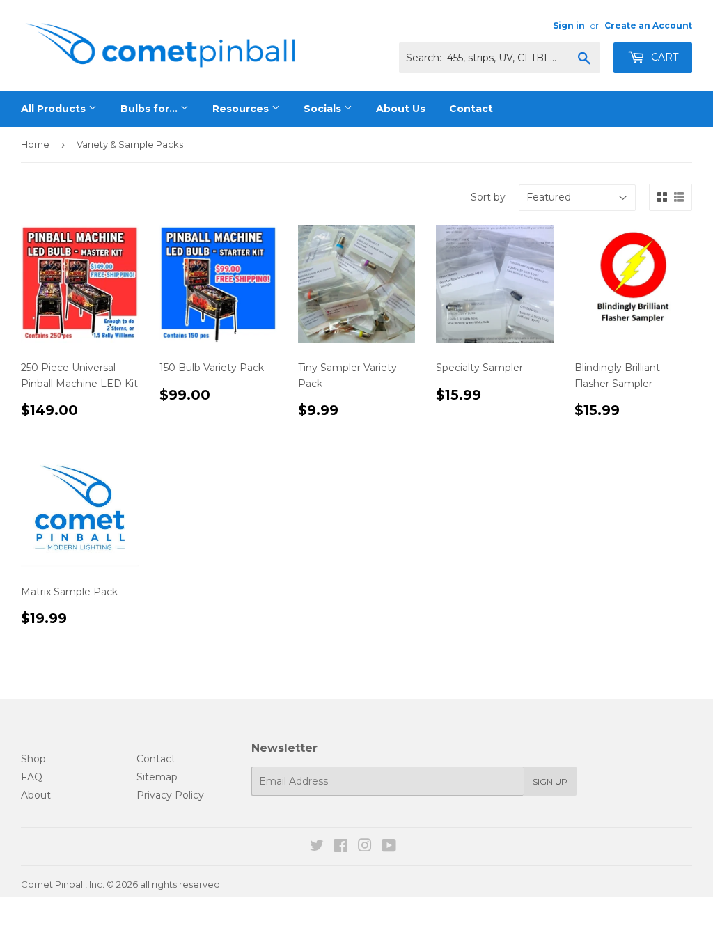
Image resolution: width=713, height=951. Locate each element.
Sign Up (550, 781)
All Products (54, 108)
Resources (242, 108)
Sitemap (157, 777)
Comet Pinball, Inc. (62, 884)
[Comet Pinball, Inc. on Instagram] (365, 847)
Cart (663, 57)
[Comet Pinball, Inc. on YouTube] (389, 847)
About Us (400, 108)
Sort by (488, 197)
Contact (471, 108)
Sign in (569, 25)
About (36, 795)
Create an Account (648, 25)
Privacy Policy (170, 795)
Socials (324, 108)
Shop (33, 759)
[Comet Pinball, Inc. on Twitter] (317, 847)
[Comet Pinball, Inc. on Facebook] (341, 847)
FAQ (31, 777)
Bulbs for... (150, 108)
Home (35, 144)
